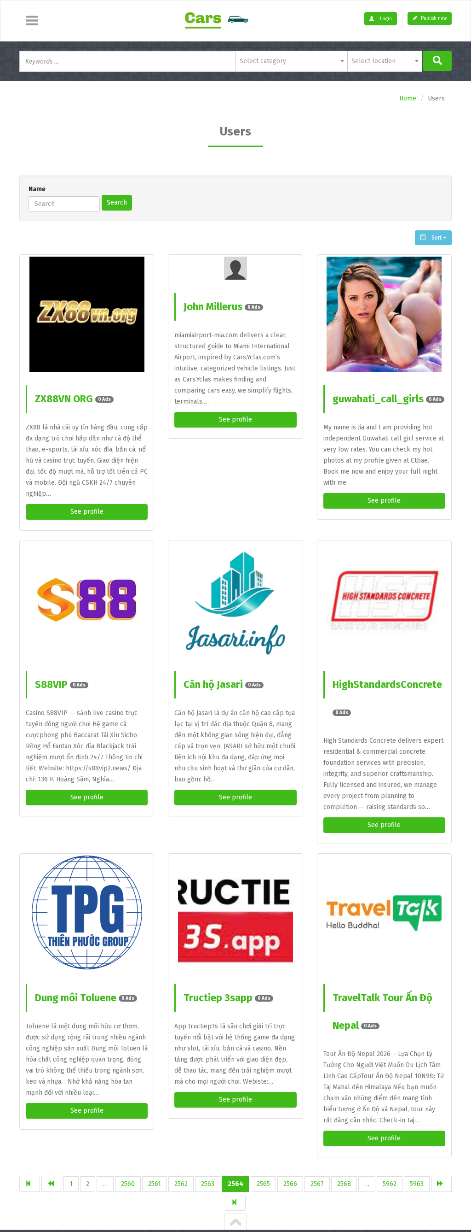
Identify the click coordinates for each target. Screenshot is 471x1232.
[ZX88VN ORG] (87, 314)
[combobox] (291, 61)
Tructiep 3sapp (227, 997)
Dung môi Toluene (84, 997)
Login (385, 19)
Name (37, 189)
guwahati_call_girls (387, 399)
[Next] (441, 1184)
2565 (263, 1184)
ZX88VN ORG (73, 399)
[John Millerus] (235, 268)
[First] (29, 1184)
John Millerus (222, 306)
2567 (317, 1184)
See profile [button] (86, 512)
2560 (128, 1184)
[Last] (235, 1203)
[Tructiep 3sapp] (235, 913)
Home (407, 98)
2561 (154, 1184)
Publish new (433, 18)
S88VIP (60, 684)
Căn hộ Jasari (222, 684)
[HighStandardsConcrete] (384, 599)
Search (117, 202)
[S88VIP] (87, 599)
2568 (344, 1184)
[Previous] (51, 1184)
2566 (290, 1184)
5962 (389, 1184)
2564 (235, 1184)
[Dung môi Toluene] (87, 913)
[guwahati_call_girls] (384, 314)
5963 (417, 1184)
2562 (181, 1184)
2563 (207, 1184)
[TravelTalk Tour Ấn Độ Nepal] (384, 913)
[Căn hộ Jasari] (235, 599)
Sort (436, 238)
